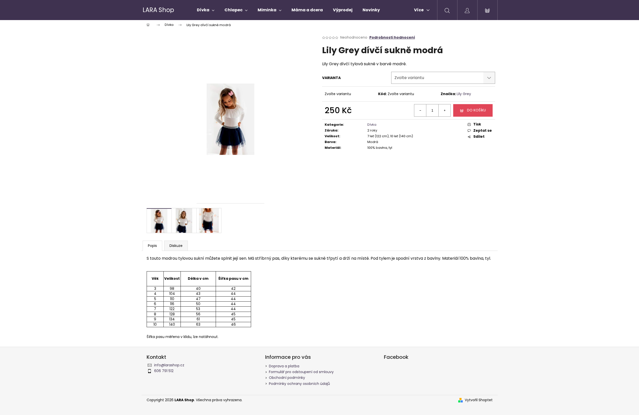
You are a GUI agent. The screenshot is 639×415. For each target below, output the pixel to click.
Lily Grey (464, 93)
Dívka (371, 124)
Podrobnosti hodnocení (392, 37)
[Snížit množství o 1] (420, 110)
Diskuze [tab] (176, 245)
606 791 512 (163, 370)
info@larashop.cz (169, 365)
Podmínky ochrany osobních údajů (299, 383)
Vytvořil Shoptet (479, 400)
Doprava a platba (284, 366)
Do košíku (476, 110)
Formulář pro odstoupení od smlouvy (301, 371)
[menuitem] (205, 10)
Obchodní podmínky (287, 377)
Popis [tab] (152, 245)
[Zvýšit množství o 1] (444, 110)
